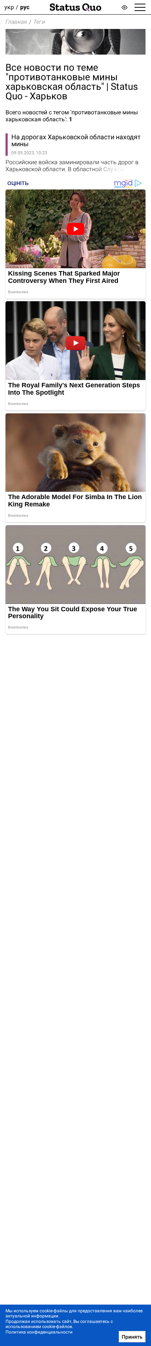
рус (24, 7)
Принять (132, 1337)
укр (9, 7)
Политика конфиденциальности (39, 1332)
